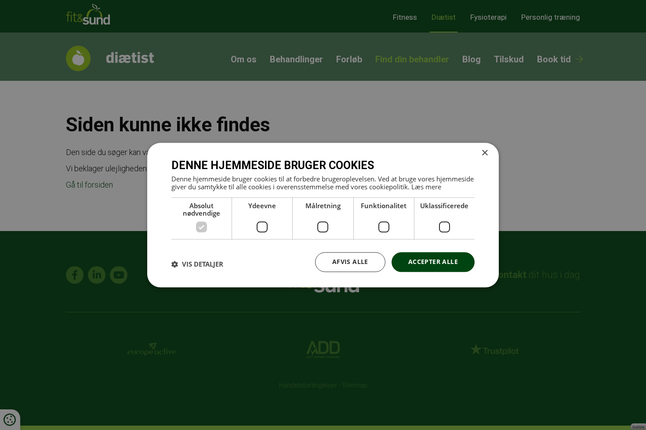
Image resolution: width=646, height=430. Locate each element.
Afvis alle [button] (350, 261)
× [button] (484, 153)
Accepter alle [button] (433, 261)
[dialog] (323, 215)
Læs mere (426, 186)
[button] (197, 264)
